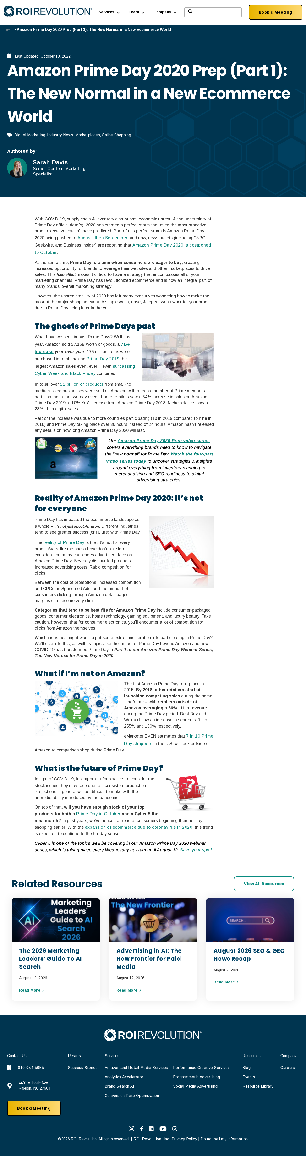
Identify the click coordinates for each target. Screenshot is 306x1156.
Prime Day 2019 (103, 358)
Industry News (60, 135)
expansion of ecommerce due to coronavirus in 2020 (138, 827)
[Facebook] (141, 1129)
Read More (30, 990)
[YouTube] (163, 1129)
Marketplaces (87, 135)
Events (248, 1077)
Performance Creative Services (201, 1068)
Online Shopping (116, 135)
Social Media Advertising (195, 1086)
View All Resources (264, 884)
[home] (153, 1039)
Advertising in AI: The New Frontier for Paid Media (149, 959)
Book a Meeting (275, 12)
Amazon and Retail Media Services (136, 1068)
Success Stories (83, 1068)
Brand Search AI (119, 1086)
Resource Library (257, 1086)
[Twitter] (131, 1129)
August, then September (102, 238)
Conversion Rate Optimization (132, 1096)
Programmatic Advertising (196, 1077)
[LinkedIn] (151, 1129)
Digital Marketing (29, 135)
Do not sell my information (224, 1139)
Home (8, 30)
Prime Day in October (98, 813)
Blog (246, 1068)
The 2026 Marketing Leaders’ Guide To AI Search (50, 959)
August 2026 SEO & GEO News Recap (249, 955)
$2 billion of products (81, 384)
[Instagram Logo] (174, 1129)
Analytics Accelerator (124, 1077)
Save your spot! (196, 850)
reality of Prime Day (64, 542)
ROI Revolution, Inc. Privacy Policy (165, 1139)
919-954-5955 (31, 1068)
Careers (287, 1068)
